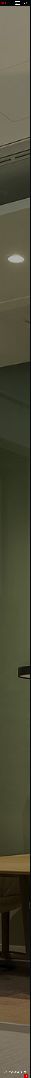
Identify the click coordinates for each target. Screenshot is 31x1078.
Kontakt (17, 3)
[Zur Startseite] (4, 3)
